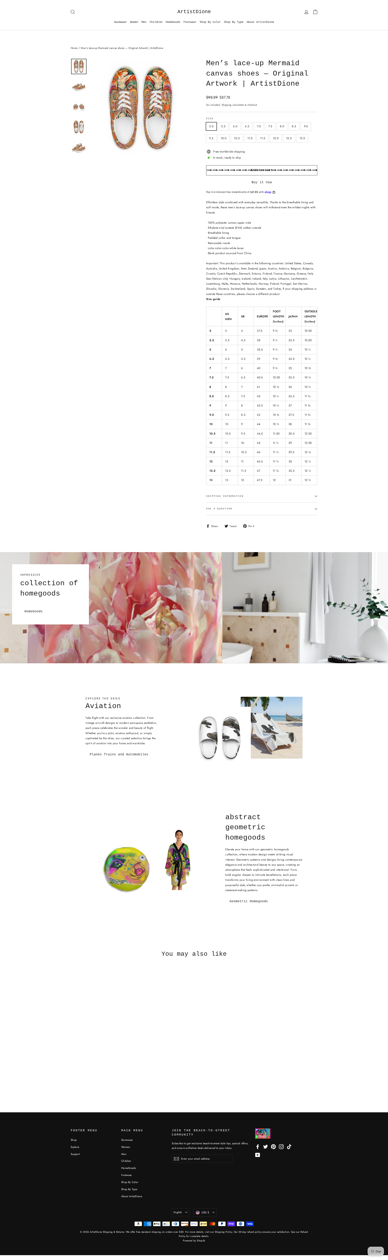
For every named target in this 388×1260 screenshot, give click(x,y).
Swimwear (120, 22)
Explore (75, 1147)
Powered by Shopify (194, 1240)
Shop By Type (233, 22)
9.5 (211, 138)
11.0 (249, 138)
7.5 (270, 126)
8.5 (294, 126)
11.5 (262, 138)
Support (75, 1154)
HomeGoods (173, 22)
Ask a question (219, 508)
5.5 (223, 126)
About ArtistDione (260, 22)
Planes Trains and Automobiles (119, 754)
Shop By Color (210, 22)
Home (74, 48)
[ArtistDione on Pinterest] (273, 1146)
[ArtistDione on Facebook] (257, 1146)
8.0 (282, 126)
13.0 (302, 138)
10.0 (223, 138)
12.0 (275, 138)
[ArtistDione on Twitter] (265, 1146)
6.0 (235, 126)
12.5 (289, 138)
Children (156, 22)
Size (210, 118)
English (178, 1212)
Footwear (189, 22)
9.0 (306, 126)
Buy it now (262, 182)
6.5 (247, 126)
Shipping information (225, 496)
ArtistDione (194, 12)
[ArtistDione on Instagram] (281, 1146)
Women (134, 22)
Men (143, 22)
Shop (74, 1140)
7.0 (259, 126)
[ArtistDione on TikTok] (289, 1146)
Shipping (227, 104)
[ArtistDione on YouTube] (257, 1154)
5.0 (211, 126)
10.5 (236, 138)
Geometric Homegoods (249, 901)
